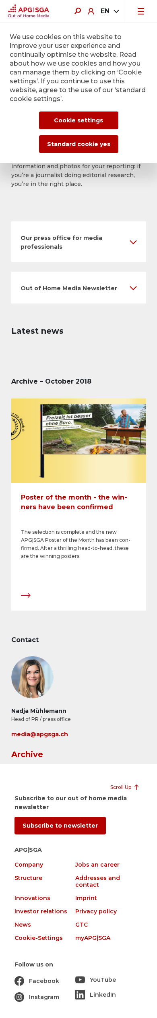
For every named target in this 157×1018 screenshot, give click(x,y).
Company (28, 864)
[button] (78, 241)
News (22, 924)
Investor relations (40, 911)
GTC (81, 924)
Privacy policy (96, 911)
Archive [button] (27, 754)
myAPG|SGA (92, 938)
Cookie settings (78, 120)
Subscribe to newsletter (60, 825)
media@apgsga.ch (39, 734)
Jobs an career (97, 864)
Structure (28, 878)
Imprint (86, 898)
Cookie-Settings (38, 938)
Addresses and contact (97, 881)
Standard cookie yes (78, 144)
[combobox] (109, 11)
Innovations (32, 898)
